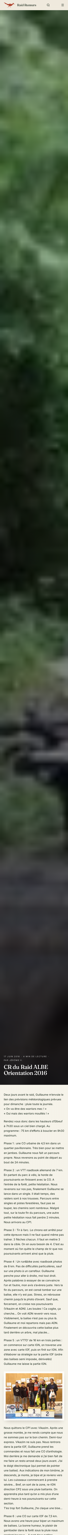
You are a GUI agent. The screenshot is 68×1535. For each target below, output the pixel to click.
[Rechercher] (48, 5)
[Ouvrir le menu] (62, 5)
